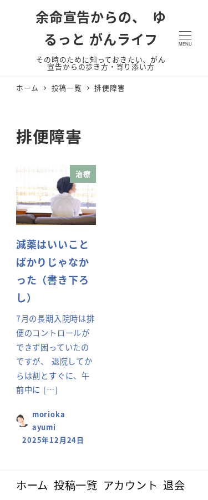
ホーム (32, 485)
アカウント (130, 485)
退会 (174, 485)
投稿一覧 (76, 485)
